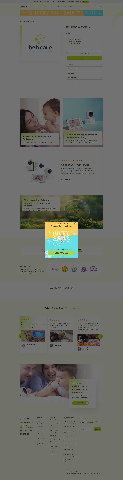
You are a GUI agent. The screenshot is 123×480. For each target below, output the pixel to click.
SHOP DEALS (61, 253)
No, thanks (61, 256)
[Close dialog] (75, 223)
